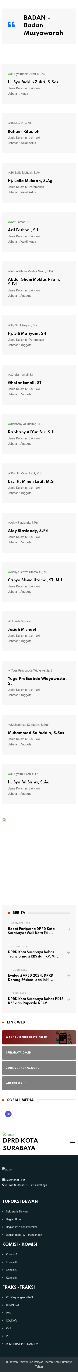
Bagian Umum (14, 1219)
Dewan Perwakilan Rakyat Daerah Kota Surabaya (41, 1362)
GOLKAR (11, 1320)
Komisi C (11, 1270)
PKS (8, 1328)
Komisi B (11, 1262)
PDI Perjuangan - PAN (19, 1297)
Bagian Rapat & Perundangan (24, 1234)
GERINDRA (12, 1305)
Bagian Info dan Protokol (21, 1227)
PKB (8, 1313)
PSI (8, 1336)
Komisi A (11, 1254)
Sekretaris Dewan (17, 1211)
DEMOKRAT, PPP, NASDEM (22, 1344)
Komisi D (11, 1277)
